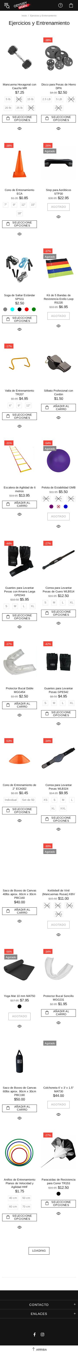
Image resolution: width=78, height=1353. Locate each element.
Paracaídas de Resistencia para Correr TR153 (58, 1181)
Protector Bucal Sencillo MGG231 (58, 997)
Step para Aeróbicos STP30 (58, 191)
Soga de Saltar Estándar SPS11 (19, 297)
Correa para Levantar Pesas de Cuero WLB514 (58, 589)
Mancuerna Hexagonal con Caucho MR (19, 86)
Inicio (24, 15)
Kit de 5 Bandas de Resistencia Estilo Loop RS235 (58, 299)
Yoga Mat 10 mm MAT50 (19, 996)
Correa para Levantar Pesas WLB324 (59, 786)
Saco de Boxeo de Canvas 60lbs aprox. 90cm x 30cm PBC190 (19, 1091)
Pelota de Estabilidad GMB (59, 487)
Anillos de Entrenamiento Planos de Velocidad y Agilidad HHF (19, 1183)
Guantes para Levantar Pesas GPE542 (58, 690)
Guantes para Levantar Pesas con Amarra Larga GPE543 (19, 591)
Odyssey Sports (23, 5)
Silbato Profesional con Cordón (58, 392)
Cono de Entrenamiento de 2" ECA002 (19, 786)
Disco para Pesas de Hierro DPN (58, 86)
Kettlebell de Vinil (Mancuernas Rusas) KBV (58, 892)
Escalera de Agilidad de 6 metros (20, 489)
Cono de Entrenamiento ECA (19, 191)
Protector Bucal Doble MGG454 (19, 690)
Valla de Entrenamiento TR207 (19, 392)
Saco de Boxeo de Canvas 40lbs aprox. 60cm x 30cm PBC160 (19, 894)
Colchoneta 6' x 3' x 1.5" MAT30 (58, 1089)
